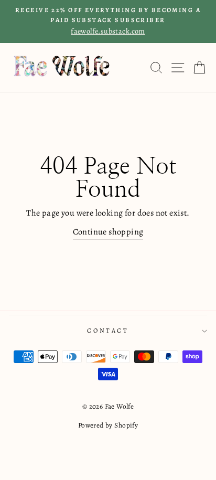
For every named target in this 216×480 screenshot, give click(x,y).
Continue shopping (108, 232)
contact (107, 330)
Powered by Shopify (108, 425)
